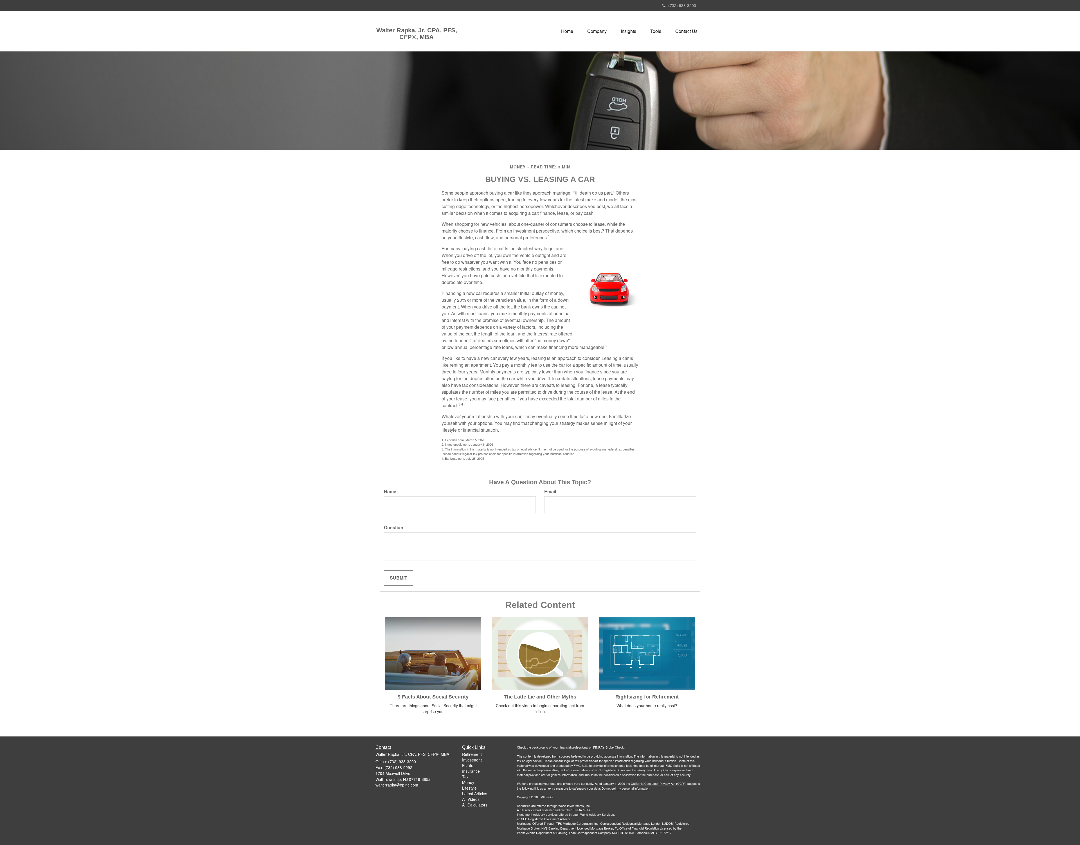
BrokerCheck (615, 747)
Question (393, 527)
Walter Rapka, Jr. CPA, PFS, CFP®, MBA (416, 33)
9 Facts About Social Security (433, 697)
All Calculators (474, 805)
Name (390, 491)
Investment (472, 760)
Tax (465, 776)
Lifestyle (469, 788)
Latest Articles (474, 793)
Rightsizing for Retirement (647, 697)
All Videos (471, 799)
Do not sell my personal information (625, 788)
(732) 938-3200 (682, 5)
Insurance (471, 771)
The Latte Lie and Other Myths (540, 697)
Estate (467, 765)
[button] (597, 31)
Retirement (472, 754)
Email (550, 491)
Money (468, 782)
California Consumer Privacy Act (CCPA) (659, 783)
